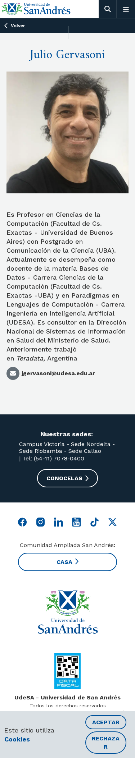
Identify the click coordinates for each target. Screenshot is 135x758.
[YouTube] (76, 522)
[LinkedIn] (58, 522)
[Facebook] (22, 522)
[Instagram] (40, 522)
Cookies (17, 739)
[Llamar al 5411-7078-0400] (67, 671)
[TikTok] (94, 522)
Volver (18, 25)
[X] (112, 522)
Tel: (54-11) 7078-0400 (52, 458)
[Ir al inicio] (36, 9)
